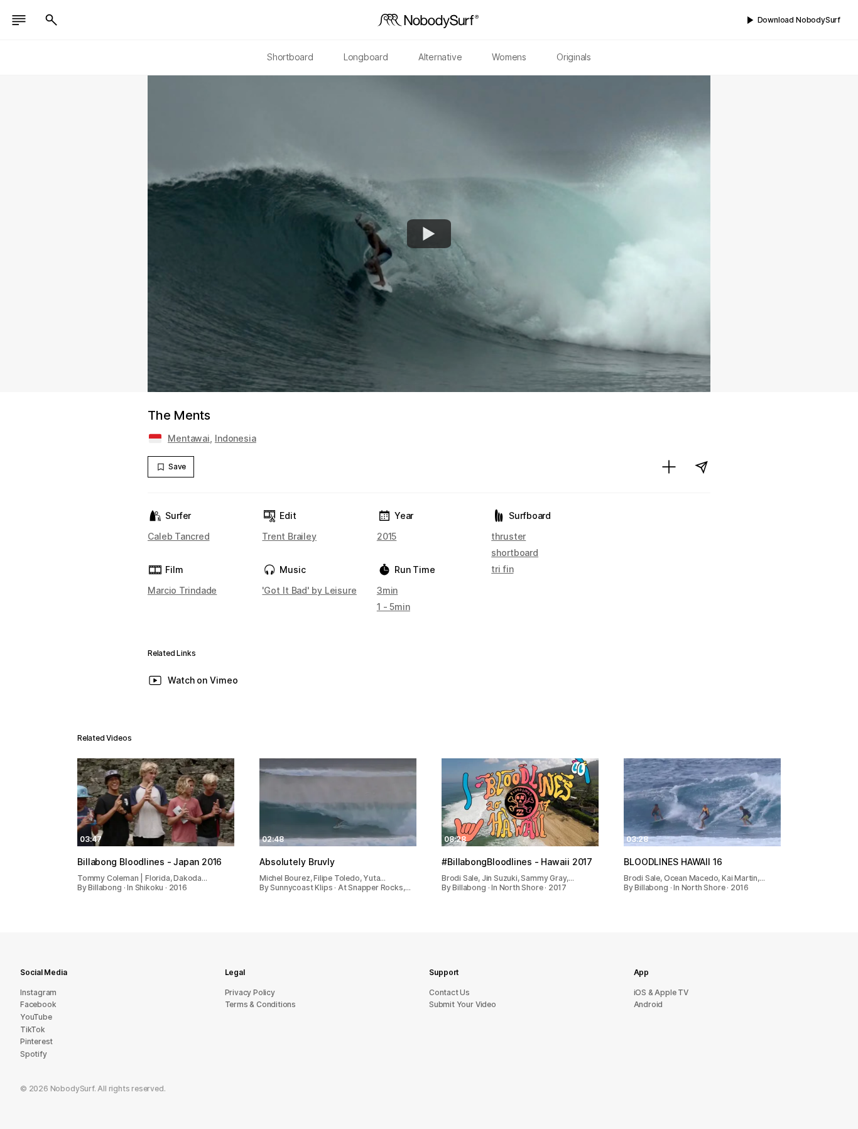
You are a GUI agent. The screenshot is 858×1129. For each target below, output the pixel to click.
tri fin (502, 569)
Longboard (366, 57)
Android (648, 1004)
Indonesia (235, 438)
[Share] (701, 467)
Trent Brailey (289, 536)
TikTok (32, 1029)
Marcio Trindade (182, 590)
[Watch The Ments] (429, 233)
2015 (387, 536)
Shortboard (290, 57)
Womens (509, 57)
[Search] (51, 20)
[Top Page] (429, 20)
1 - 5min (393, 606)
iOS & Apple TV (661, 992)
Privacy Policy (250, 992)
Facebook (38, 1004)
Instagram (38, 992)
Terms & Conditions (260, 1004)
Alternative (440, 57)
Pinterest (36, 1041)
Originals (574, 57)
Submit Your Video (462, 1004)
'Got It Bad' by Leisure (309, 590)
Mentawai (189, 438)
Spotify (33, 1054)
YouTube (36, 1017)
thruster (508, 536)
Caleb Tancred (179, 536)
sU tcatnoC (449, 992)
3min (387, 590)
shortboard (514, 552)
